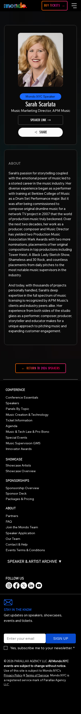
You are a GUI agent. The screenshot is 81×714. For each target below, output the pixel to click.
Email (7, 631)
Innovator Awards (19, 449)
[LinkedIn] (31, 585)
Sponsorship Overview (22, 488)
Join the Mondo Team (22, 527)
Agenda (11, 426)
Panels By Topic (17, 409)
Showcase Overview (21, 471)
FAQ (9, 521)
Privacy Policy (13, 675)
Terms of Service (37, 675)
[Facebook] (16, 585)
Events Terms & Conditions (25, 550)
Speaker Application (20, 533)
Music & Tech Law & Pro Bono (27, 432)
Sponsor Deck (16, 493)
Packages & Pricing (20, 499)
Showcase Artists (18, 465)
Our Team (13, 539)
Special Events (16, 437)
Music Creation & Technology (27, 415)
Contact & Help (17, 544)
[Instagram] (9, 585)
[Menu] (74, 5)
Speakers (12, 403)
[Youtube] (39, 585)
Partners (12, 516)
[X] (23, 585)
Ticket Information (19, 420)
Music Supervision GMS (23, 443)
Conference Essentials (22, 397)
